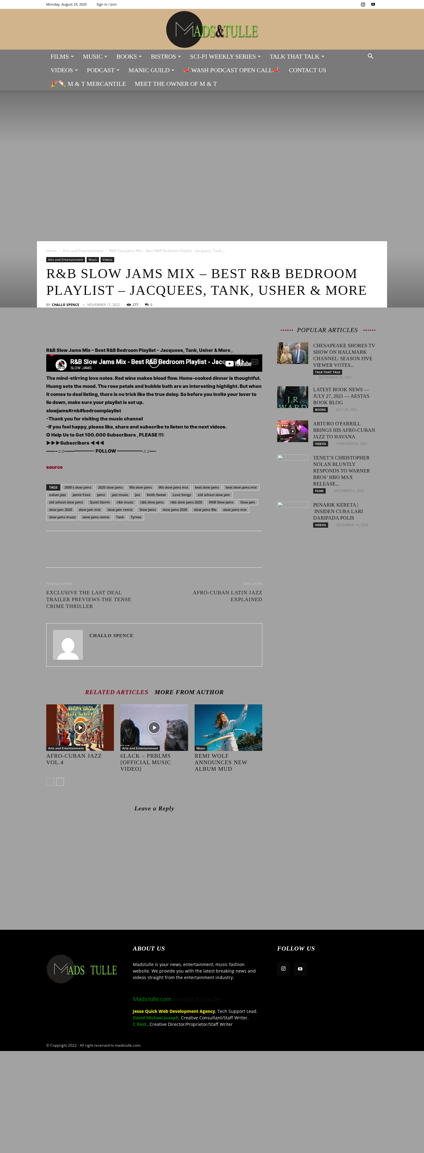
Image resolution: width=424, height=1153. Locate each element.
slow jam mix (90, 509)
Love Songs (182, 494)
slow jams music (62, 517)
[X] (67, 328)
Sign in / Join (107, 4)
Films (60, 56)
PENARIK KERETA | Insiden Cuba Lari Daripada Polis (338, 511)
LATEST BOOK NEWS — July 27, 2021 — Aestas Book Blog (341, 396)
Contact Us (307, 70)
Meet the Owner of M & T (176, 83)
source (54, 467)
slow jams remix (96, 517)
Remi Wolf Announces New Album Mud (221, 762)
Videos (62, 70)
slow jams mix (234, 509)
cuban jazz (57, 494)
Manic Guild (149, 70)
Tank (120, 517)
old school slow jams (66, 502)
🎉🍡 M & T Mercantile (88, 83)
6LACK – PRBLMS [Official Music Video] (145, 762)
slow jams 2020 (175, 509)
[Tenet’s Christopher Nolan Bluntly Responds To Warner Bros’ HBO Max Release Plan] (292, 465)
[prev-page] (50, 782)
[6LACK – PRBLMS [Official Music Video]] (154, 727)
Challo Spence (65, 304)
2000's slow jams (77, 487)
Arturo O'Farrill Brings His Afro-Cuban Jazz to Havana (344, 430)
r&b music (125, 502)
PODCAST (101, 70)
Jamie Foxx (81, 494)
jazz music (120, 494)
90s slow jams (140, 487)
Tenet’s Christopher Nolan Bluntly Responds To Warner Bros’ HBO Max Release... (341, 470)
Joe (137, 494)
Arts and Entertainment (83, 250)
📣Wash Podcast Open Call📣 (231, 70)
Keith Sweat (156, 494)
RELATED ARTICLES (116, 692)
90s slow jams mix (173, 487)
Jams (101, 494)
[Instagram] (363, 4)
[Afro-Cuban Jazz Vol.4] (80, 727)
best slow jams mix (241, 487)
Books (126, 56)
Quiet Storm (100, 502)
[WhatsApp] (95, 328)
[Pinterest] (81, 328)
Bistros (163, 56)
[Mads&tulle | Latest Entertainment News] (212, 30)
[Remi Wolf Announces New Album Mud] (228, 727)
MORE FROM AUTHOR (189, 692)
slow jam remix (120, 509)
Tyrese (136, 517)
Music (92, 56)
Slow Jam (247, 502)
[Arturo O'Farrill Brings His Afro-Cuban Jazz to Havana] (292, 431)
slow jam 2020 (60, 509)
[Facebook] (52, 328)
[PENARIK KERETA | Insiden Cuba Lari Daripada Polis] (292, 512)
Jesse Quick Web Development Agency (174, 1011)
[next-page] (60, 782)
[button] (370, 57)
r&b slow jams (152, 502)
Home (51, 250)
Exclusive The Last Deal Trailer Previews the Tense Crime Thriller (88, 599)
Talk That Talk (294, 56)
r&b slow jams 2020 (186, 502)
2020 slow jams (110, 487)
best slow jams (207, 487)
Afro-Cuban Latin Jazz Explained (227, 596)
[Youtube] (373, 4)
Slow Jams (147, 509)
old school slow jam (214, 494)
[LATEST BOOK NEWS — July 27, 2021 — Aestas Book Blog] (292, 397)
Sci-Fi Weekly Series (223, 56)
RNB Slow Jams (221, 502)
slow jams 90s (205, 509)
